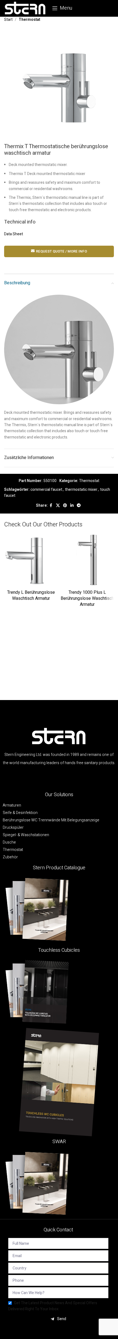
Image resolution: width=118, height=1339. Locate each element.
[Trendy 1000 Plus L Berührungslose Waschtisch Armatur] (87, 560)
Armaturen (12, 805)
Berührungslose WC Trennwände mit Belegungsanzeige (51, 820)
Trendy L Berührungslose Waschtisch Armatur (31, 595)
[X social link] (57, 505)
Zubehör (10, 857)
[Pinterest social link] (65, 505)
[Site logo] (25, 8)
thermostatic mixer (81, 489)
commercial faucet (46, 489)
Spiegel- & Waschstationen (26, 835)
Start (8, 19)
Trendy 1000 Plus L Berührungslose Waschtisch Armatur (87, 598)
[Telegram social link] (78, 505)
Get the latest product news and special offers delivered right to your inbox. (52, 1306)
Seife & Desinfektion (20, 813)
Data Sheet (13, 234)
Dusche (9, 842)
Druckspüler (13, 827)
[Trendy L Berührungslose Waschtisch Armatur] (31, 560)
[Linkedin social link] (72, 505)
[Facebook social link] (51, 505)
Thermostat (29, 19)
